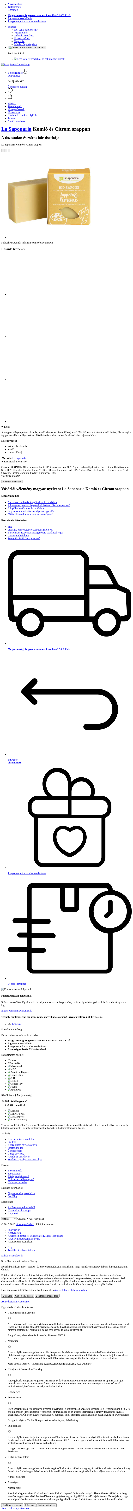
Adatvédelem (14, 1232)
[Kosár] (70, 96)
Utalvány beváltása (17, 1182)
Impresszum (14, 1230)
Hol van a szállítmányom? (21, 1179)
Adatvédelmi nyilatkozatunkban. (70, 1290)
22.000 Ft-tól (39, 15)
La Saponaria (16, 129)
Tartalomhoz (14, 7)
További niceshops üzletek (21, 1250)
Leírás (7, 426)
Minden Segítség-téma (25, 44)
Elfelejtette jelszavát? (18, 1176)
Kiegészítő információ (15, 461)
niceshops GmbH (25, 1224)
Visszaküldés (21, 32)
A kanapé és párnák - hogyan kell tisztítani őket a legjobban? (39, 505)
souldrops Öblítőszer (18, 535)
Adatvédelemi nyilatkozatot (15, 1301)
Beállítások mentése (12, 1505)
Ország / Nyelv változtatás (30, 1218)
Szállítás (12, 1142)
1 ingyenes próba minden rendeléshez (27, 21)
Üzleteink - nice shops (19, 1210)
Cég (10, 1247)
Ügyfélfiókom (15, 1150)
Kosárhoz (13, 9)
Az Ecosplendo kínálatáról (21, 1207)
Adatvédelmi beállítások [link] (20, 1241)
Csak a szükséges (24, 1296)
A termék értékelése (12, 481)
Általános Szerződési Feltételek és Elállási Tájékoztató (35, 1235)
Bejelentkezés (15, 1170)
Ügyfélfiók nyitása (17, 86)
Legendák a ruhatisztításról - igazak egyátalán (31, 511)
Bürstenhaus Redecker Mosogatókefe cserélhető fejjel (35, 532)
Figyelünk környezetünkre (21, 1193)
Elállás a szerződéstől (12, 1255)
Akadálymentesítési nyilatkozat (24, 1238)
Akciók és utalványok (19, 1156)
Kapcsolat (19, 41)
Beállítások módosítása (47, 1296)
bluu (10, 526)
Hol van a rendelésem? (26, 29)
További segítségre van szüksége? (25, 1159)
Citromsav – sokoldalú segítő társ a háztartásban (32, 502)
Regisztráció (14, 1173)
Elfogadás (7, 1296)
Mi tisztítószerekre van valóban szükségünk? (30, 514)
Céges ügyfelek (16, 1153)
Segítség (12, 26)
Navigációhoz (15, 4)
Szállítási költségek (24, 35)
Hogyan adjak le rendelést (21, 1139)
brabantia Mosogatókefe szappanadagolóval (30, 529)
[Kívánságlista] (10, 92)
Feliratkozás (14, 75)
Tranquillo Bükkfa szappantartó (24, 538)
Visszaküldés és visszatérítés (22, 1144)
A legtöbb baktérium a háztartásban (26, 508)
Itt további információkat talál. (16, 1010)
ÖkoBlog (12, 1196)
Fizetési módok (22, 38)
